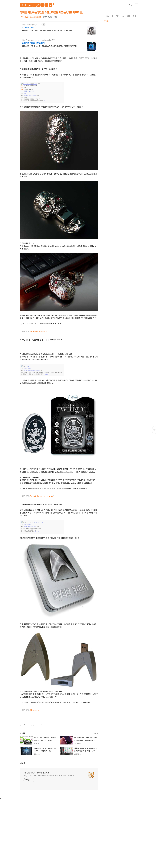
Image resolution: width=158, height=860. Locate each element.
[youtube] (128, 16)
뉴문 (25, 87)
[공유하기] (27, 724)
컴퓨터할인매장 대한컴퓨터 (33, 43)
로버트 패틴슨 (27, 370)
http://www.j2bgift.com (31, 24)
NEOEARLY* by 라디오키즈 (36, 773)
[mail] (134, 16)
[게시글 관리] (29, 724)
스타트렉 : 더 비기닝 (28, 89)
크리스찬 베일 (27, 95)
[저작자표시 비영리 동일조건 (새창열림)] (44, 724)
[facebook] (112, 16)
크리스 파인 (27, 526)
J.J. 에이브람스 (27, 524)
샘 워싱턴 (33, 95)
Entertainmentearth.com (41, 496)
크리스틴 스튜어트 (35, 370)
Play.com (34, 710)
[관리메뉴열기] (154, 428)
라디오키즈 (37, 17)
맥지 (25, 93)
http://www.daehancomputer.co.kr (36, 40)
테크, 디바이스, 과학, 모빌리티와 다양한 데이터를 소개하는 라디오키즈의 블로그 (49, 776)
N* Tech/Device (26, 17)
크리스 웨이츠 (27, 368)
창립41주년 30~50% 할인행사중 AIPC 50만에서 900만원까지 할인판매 (49, 46)
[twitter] (117, 16)
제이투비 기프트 (28, 28)
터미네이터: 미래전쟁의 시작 (30, 85)
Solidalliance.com (38, 331)
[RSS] (107, 16)
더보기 (37, 95)
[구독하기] (154, 432)
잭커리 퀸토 (33, 526)
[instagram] (123, 16)
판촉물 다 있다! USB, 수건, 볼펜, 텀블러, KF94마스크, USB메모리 (47, 31)
